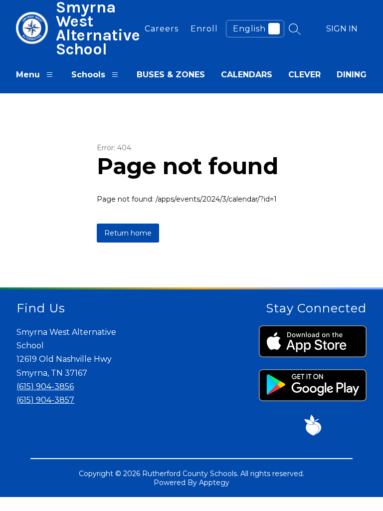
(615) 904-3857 (45, 400)
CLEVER (304, 74)
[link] (162, 28)
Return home (128, 233)
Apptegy (214, 482)
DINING (352, 74)
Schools (88, 74)
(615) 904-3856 (45, 386)
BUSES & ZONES (171, 74)
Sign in (342, 28)
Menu (28, 74)
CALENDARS (246, 74)
